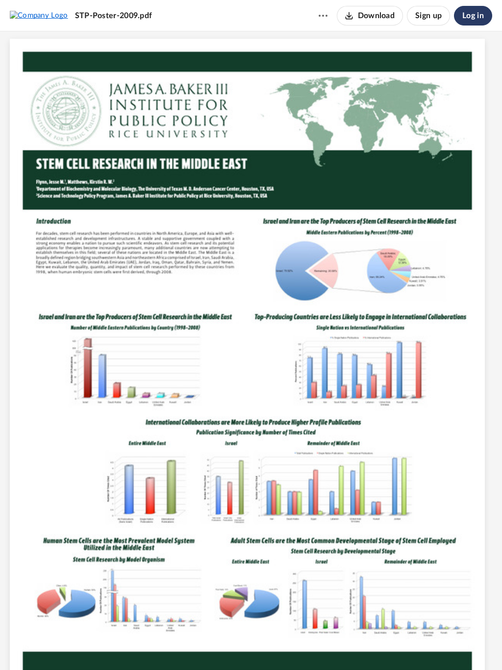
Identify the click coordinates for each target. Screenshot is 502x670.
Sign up (428, 16)
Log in (473, 16)
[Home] (39, 15)
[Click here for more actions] (323, 16)
